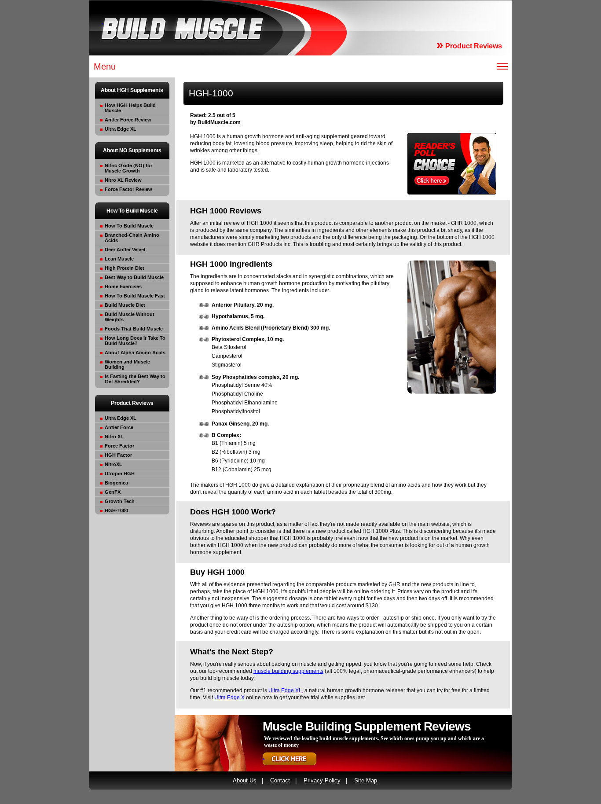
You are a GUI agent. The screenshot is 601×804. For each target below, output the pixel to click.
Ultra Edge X (229, 697)
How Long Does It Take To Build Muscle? (135, 340)
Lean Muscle (119, 258)
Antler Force (119, 427)
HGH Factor (118, 455)
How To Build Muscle (129, 225)
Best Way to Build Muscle (134, 277)
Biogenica (116, 482)
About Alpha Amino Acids (135, 352)
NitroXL (113, 464)
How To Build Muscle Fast (135, 295)
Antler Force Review (128, 119)
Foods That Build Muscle (134, 328)
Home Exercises (123, 286)
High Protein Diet (124, 268)
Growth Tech (120, 501)
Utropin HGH (120, 473)
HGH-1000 (116, 510)
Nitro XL (114, 436)
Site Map (365, 780)
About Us (245, 780)
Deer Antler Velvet (125, 249)
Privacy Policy (322, 780)
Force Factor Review (128, 189)
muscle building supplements (288, 671)
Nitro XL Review (123, 180)
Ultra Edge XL (120, 129)
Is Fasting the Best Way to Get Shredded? (135, 379)
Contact (280, 780)
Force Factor (119, 445)
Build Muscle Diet (125, 305)
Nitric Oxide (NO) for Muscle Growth (128, 168)
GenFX (113, 492)
